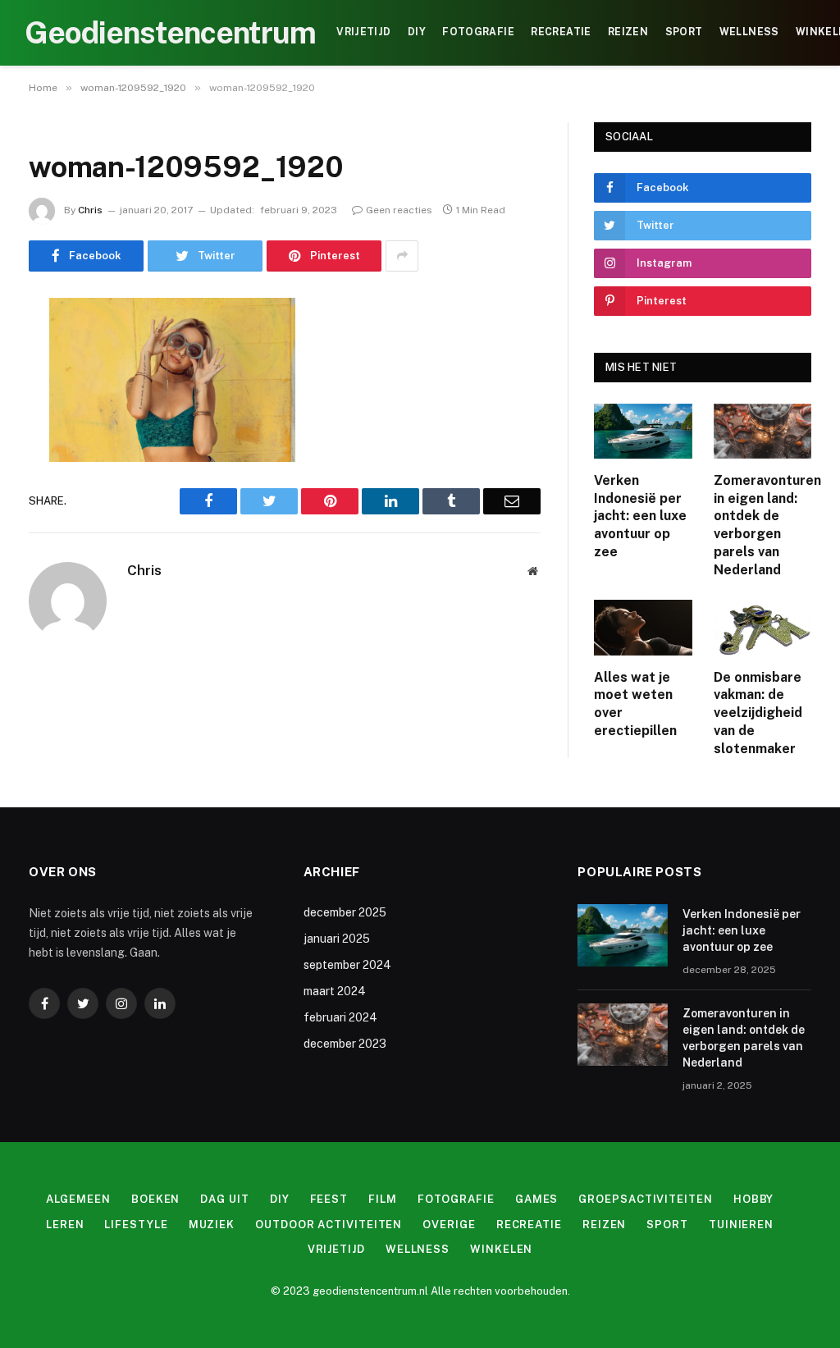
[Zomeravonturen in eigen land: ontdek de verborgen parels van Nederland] (763, 431)
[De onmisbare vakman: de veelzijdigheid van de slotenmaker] (763, 627)
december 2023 (345, 1043)
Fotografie (478, 32)
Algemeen (78, 1199)
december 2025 (345, 912)
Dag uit (224, 1199)
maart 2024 (335, 991)
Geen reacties (399, 210)
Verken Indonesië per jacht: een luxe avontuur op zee (640, 516)
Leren (65, 1224)
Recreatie (561, 32)
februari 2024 (340, 1017)
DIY (417, 32)
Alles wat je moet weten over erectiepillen (635, 703)
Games (537, 1199)
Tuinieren (741, 1224)
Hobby (753, 1199)
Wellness (749, 32)
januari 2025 (337, 938)
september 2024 (347, 964)
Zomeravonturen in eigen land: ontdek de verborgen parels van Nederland (763, 525)
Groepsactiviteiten (645, 1199)
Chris (90, 210)
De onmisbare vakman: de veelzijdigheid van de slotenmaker (758, 712)
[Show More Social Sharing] (402, 256)
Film (382, 1199)
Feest (329, 1199)
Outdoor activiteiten (328, 1224)
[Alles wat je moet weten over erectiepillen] (643, 627)
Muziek (212, 1224)
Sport (684, 32)
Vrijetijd (363, 32)
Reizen (628, 32)
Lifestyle (135, 1224)
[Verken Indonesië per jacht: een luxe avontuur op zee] (643, 431)
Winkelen (501, 1249)
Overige (448, 1224)
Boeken (155, 1199)
